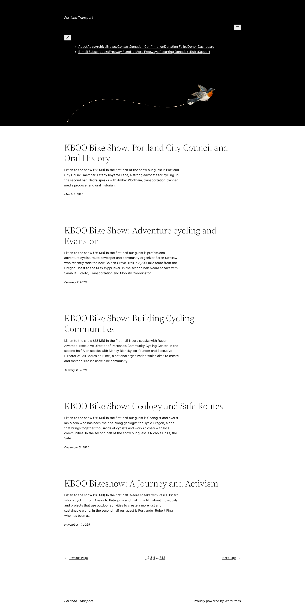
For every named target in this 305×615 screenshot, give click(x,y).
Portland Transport (78, 17)
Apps (91, 46)
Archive (100, 46)
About (82, 46)
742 (162, 558)
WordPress (233, 601)
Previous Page (76, 558)
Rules (194, 52)
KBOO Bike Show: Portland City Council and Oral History (146, 152)
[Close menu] (67, 37)
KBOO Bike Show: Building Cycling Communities (129, 323)
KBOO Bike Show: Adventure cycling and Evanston (140, 235)
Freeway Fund (119, 52)
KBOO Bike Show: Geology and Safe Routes (143, 406)
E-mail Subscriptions (93, 52)
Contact (124, 46)
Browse (112, 46)
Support (204, 52)
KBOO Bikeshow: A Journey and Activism (141, 483)
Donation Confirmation (147, 46)
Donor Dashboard (201, 46)
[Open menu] (237, 27)
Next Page (231, 558)
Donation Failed (176, 46)
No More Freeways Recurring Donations (160, 52)
